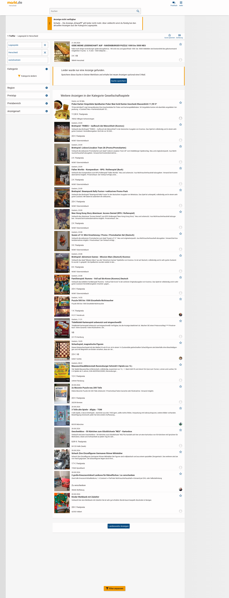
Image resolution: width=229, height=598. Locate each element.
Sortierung (179, 38)
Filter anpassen (116, 588)
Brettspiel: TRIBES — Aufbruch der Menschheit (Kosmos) (98, 126)
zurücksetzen (14, 60)
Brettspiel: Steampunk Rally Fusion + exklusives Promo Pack (100, 191)
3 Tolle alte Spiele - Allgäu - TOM (87, 409)
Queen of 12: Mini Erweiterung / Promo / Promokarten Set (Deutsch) (103, 235)
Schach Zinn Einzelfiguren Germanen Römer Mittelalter (97, 453)
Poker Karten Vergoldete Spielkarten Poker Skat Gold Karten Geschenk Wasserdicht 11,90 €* (114, 104)
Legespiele (13, 45)
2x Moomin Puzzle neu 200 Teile (87, 388)
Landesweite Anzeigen (119, 526)
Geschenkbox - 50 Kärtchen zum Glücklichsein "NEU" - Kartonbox (102, 431)
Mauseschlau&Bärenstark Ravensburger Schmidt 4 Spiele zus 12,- (102, 366)
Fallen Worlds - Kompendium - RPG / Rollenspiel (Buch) (97, 169)
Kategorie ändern (29, 76)
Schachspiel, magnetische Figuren (87, 344)
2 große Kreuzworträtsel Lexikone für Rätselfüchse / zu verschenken (103, 475)
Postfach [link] (174, 5)
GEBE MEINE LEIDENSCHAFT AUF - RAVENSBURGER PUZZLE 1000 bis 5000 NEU (109, 45)
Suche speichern (169, 38)
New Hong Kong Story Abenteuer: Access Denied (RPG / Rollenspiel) (103, 213)
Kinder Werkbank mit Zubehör (85, 497)
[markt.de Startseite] (14, 2)
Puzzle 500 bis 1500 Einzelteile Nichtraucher (92, 300)
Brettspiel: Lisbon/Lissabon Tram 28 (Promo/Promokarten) (99, 148)
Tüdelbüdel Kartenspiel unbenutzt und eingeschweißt (96, 322)
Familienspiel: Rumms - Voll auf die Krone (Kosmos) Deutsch (100, 278)
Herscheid (13, 52)
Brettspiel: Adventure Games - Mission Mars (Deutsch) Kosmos (101, 257)
